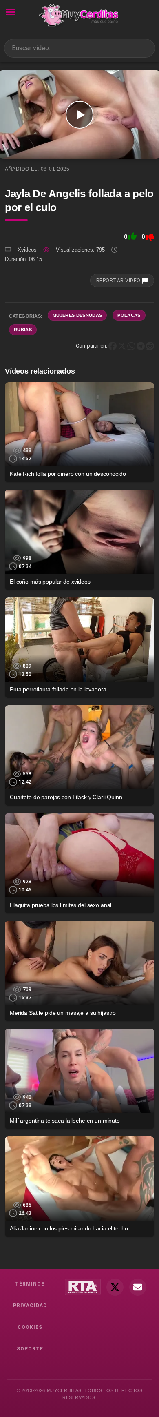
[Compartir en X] (122, 346)
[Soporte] (137, 1287)
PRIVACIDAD (30, 1305)
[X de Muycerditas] (115, 1287)
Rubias (23, 329)
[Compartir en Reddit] (150, 346)
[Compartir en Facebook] (112, 346)
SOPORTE (30, 1349)
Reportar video (119, 280)
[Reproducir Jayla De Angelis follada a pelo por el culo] (79, 114)
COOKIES (30, 1327)
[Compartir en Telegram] (141, 346)
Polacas (128, 315)
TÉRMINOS (30, 1284)
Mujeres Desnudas (77, 315)
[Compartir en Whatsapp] (131, 346)
